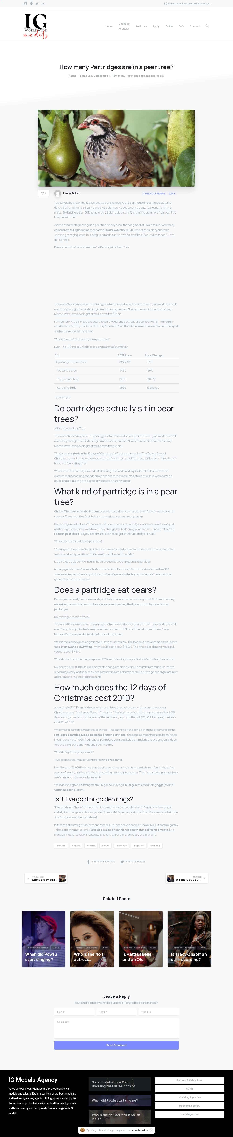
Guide (189, 1088)
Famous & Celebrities (94, 76)
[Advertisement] (116, 276)
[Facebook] (25, 3)
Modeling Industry (189, 1105)
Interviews (121, 845)
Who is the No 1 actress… (88, 957)
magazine (139, 845)
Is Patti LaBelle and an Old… (136, 957)
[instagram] (43, 3)
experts (91, 845)
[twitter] (37, 3)
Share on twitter (135, 861)
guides (105, 845)
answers (61, 845)
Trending (155, 845)
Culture (76, 845)
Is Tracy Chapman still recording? (189, 957)
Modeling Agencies (190, 1097)
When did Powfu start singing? (41, 957)
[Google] (31, 3)
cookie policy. (140, 1130)
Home (72, 76)
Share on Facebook (103, 861)
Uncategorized (190, 1114)
